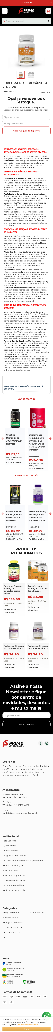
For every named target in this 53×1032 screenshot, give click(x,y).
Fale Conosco (9, 841)
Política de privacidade (14, 890)
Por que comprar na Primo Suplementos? (23, 860)
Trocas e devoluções (13, 865)
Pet (4, 937)
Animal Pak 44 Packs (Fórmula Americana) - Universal (14, 516)
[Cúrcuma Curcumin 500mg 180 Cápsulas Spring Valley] (14, 587)
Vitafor (48, 92)
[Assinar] (26, 724)
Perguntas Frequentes (14, 856)
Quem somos (9, 846)
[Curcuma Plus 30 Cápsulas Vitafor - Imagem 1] (21, 75)
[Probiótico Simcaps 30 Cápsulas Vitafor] (14, 645)
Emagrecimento (11, 913)
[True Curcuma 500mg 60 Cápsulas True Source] (38, 586)
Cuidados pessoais (11, 932)
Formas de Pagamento (14, 875)
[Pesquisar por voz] (48, 21)
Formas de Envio (11, 870)
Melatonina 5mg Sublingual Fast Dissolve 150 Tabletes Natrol (37, 516)
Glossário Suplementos (14, 880)
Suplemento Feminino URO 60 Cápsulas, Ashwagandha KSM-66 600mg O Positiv (37, 442)
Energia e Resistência (13, 922)
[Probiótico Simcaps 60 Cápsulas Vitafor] (38, 645)
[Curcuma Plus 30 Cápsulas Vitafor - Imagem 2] (31, 75)
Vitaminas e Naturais (13, 927)
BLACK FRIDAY (37, 913)
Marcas (6, 895)
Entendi (26, 1029)
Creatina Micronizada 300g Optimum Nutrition (14, 439)
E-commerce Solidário (14, 885)
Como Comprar (10, 851)
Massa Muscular (10, 918)
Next (50, 438)
